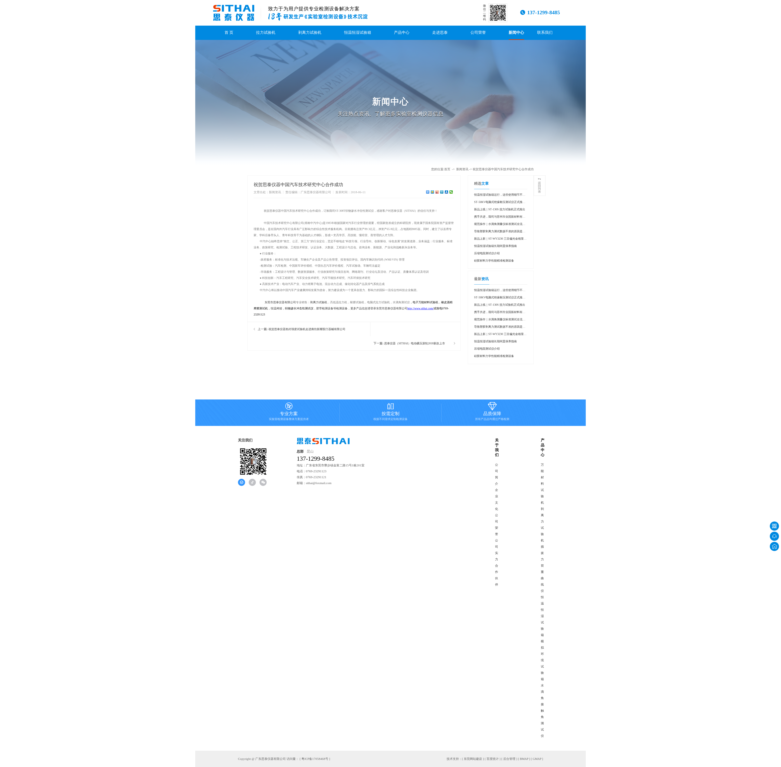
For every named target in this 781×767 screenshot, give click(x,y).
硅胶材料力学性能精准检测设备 (494, 260)
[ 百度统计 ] (493, 758)
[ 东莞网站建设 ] (473, 758)
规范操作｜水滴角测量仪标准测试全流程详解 (499, 225)
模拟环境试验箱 (542, 660)
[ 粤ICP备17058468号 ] (315, 758)
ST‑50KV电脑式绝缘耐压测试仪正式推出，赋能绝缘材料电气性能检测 (498, 203)
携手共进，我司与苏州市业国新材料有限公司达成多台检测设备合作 (499, 217)
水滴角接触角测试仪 (542, 711)
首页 (447, 169)
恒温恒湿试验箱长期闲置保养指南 (495, 246)
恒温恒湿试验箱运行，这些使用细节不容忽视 (499, 196)
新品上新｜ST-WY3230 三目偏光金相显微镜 (500, 239)
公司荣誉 (478, 32)
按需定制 (390, 412)
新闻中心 (516, 32)
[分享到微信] (451, 192)
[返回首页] (774, 546)
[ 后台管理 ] (509, 758)
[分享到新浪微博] (437, 192)
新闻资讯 (462, 169)
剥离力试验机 (309, 32)
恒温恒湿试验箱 (357, 32)
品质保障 (492, 412)
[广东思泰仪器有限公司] (233, 13)
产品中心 (401, 32)
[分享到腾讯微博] (442, 192)
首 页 (229, 32)
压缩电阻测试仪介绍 (487, 253)
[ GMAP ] (537, 758)
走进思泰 (440, 32)
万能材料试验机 (542, 483)
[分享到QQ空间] (432, 192)
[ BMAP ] (524, 758)
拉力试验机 (265, 32)
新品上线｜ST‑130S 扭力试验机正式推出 (499, 209)
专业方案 (289, 412)
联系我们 (545, 32)
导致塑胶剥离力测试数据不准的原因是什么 (499, 232)
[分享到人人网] (446, 192)
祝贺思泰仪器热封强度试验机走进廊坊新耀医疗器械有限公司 (306, 329)
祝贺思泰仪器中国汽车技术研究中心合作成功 (503, 169)
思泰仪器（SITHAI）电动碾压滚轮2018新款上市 (414, 343)
